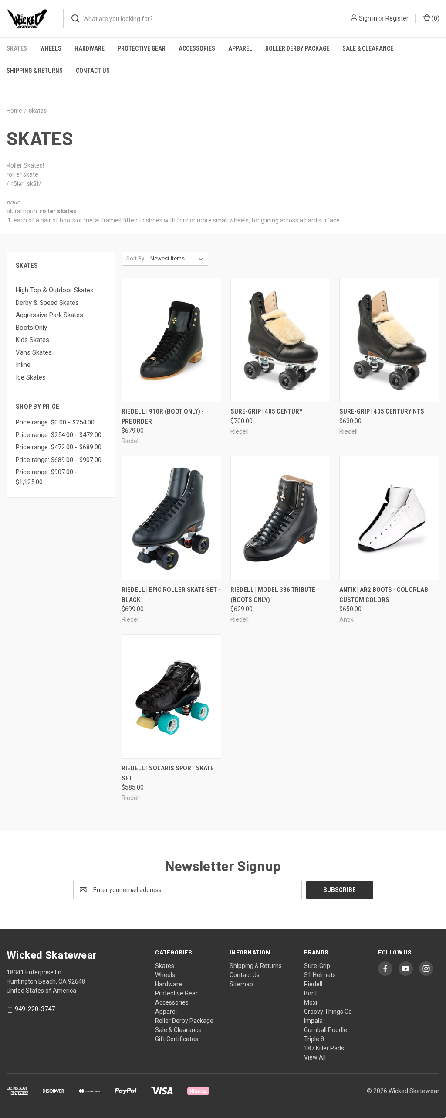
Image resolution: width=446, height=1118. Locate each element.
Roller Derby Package (297, 48)
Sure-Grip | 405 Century (266, 411)
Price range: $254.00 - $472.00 (58, 435)
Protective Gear (142, 48)
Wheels (50, 48)
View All (315, 1057)
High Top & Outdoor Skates (55, 290)
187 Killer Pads (324, 1048)
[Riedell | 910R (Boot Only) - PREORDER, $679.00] (171, 340)
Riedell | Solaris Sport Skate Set (168, 773)
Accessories (197, 48)
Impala (313, 1020)
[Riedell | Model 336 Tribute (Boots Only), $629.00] (280, 518)
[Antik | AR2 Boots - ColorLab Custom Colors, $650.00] (389, 518)
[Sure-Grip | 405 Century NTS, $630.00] (389, 340)
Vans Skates (34, 352)
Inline (23, 365)
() (434, 18)
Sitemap (241, 984)
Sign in (368, 18)
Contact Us (93, 70)
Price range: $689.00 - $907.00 (58, 460)
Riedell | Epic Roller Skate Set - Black (171, 595)
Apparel (240, 48)
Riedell (313, 984)
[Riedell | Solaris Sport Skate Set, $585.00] (171, 696)
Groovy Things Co (328, 1011)
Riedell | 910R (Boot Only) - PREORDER (163, 416)
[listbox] (178, 258)
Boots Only (31, 328)
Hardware (89, 48)
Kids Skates (32, 340)
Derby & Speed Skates (47, 303)
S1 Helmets (320, 974)
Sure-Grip (317, 965)
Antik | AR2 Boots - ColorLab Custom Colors (383, 595)
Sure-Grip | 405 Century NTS (381, 411)
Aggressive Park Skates (49, 315)
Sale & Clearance (367, 48)
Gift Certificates (176, 1039)
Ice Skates (31, 377)
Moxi (310, 1002)
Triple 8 (314, 1039)
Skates (17, 48)
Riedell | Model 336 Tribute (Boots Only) (272, 595)
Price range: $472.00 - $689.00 (58, 447)
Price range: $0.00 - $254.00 (55, 422)
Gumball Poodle (325, 1029)
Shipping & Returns (35, 70)
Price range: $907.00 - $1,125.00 (47, 477)
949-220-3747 (35, 1009)
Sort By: (135, 258)
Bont (310, 993)
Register (397, 18)
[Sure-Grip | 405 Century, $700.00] (280, 340)
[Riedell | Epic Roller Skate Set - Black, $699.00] (171, 518)
